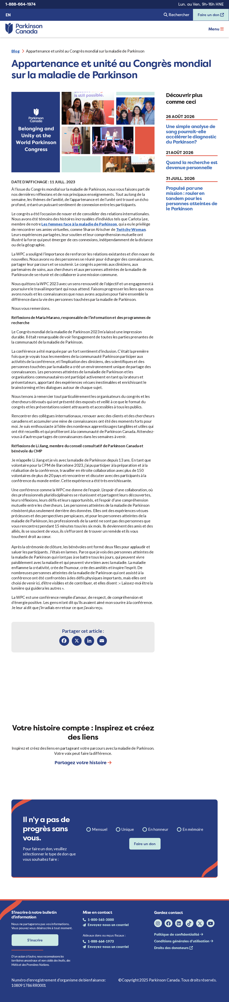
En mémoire (192, 829)
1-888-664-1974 (20, 4)
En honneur (158, 829)
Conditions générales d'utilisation (182, 941)
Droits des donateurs (171, 947)
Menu (214, 29)
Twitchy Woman (131, 229)
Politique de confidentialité (177, 934)
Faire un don (207, 16)
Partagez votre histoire (81, 762)
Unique (127, 829)
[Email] (102, 641)
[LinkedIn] (89, 641)
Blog (15, 51)
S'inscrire (35, 940)
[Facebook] (64, 641)
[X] (77, 641)
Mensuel (99, 829)
